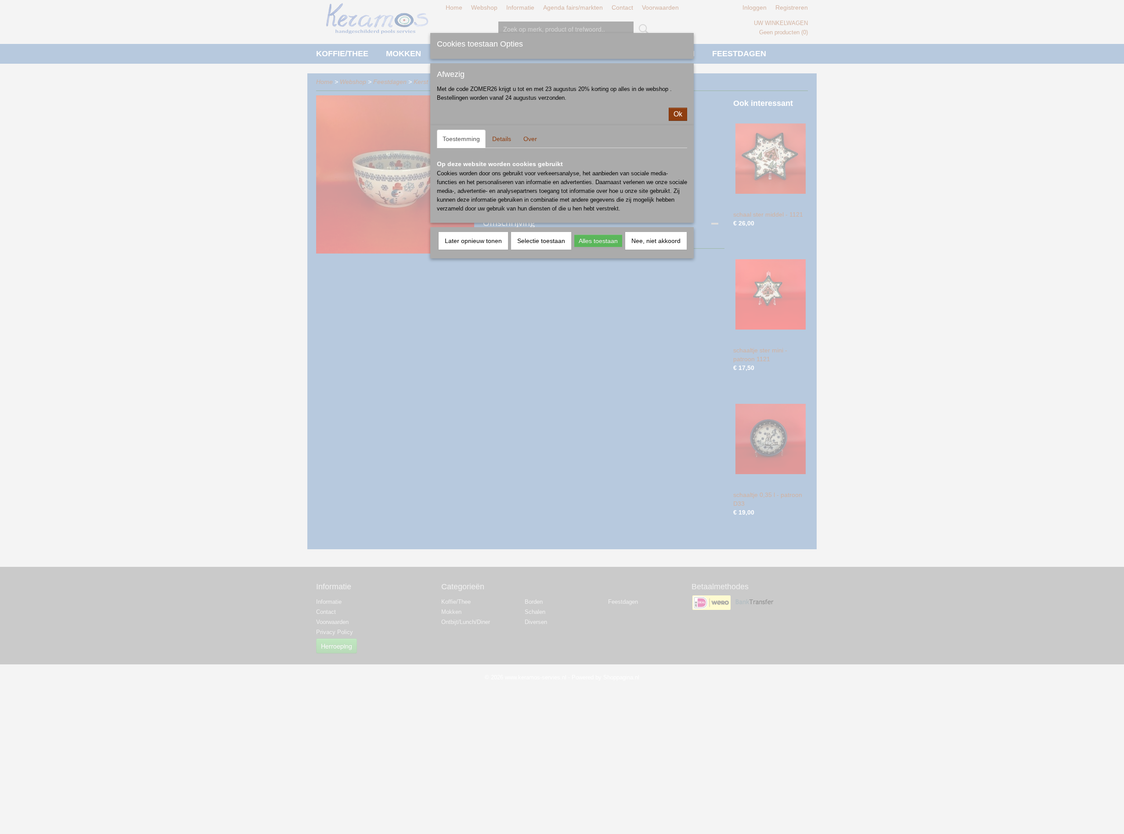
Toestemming (461, 138)
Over (530, 138)
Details (501, 138)
